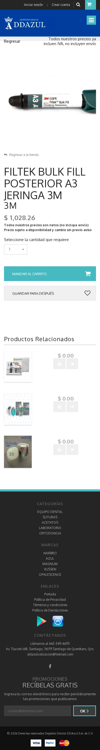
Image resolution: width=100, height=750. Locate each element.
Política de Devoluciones (50, 610)
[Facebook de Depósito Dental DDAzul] (50, 666)
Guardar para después (33, 293)
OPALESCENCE (50, 575)
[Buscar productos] (79, 4)
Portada (50, 594)
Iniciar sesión (33, 5)
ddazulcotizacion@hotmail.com (50, 654)
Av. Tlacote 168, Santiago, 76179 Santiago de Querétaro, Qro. (50, 649)
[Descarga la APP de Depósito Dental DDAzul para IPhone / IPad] (58, 621)
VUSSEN (50, 569)
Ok (83, 711)
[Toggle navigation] (91, 20)
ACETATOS (50, 522)
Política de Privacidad (50, 600)
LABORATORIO (50, 528)
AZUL (50, 558)
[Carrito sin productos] (90, 5)
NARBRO (50, 553)
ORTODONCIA (50, 533)
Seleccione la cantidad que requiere (36, 239)
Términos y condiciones (50, 605)
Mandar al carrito (29, 274)
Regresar (12, 41)
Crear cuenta (61, 5)
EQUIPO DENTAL (50, 512)
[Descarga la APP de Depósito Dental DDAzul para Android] (44, 621)
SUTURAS (50, 517)
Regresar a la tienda (24, 155)
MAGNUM (50, 564)
